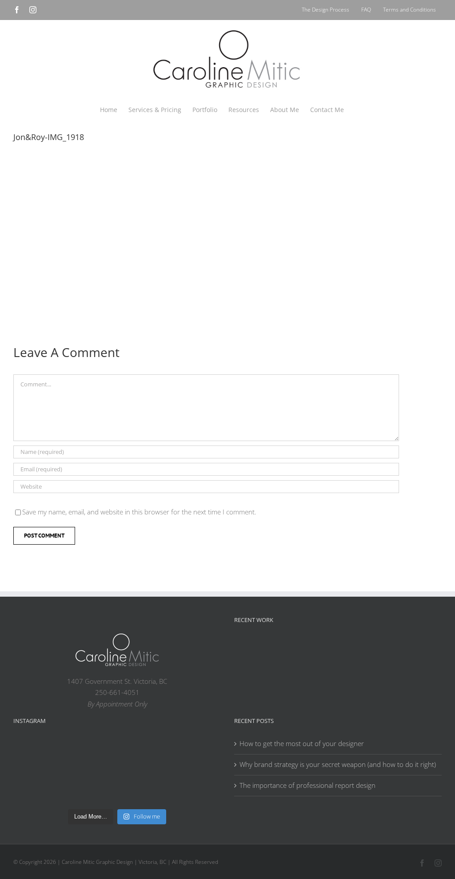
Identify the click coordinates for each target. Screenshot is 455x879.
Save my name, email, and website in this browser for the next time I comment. (139, 511)
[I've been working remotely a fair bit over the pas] (143, 757)
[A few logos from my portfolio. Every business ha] (38, 757)
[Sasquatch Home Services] (332, 647)
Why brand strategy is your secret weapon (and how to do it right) (337, 764)
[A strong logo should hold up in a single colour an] (38, 788)
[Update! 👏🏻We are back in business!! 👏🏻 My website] (143, 788)
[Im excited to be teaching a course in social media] (195, 788)
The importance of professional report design (307, 785)
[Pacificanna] (361, 648)
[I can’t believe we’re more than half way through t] (195, 757)
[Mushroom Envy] (247, 670)
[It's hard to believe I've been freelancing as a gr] (91, 788)
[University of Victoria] (276, 647)
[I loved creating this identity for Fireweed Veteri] (91, 757)
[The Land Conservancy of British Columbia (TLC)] (418, 648)
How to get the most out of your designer (301, 743)
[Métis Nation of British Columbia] (304, 647)
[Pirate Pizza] (389, 648)
